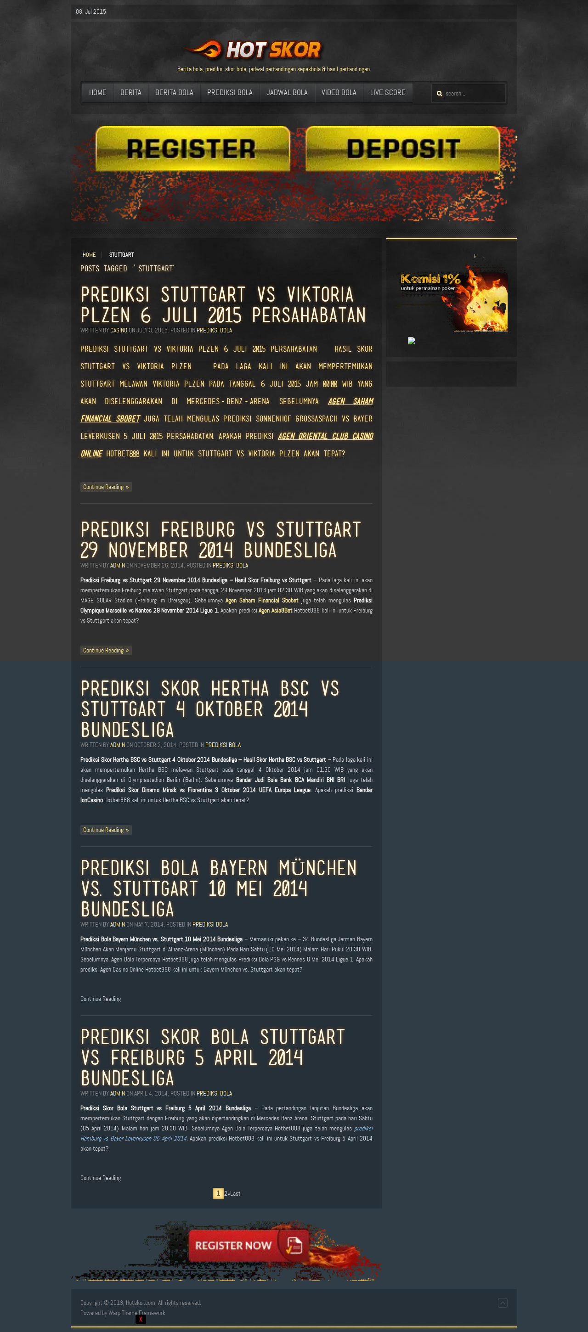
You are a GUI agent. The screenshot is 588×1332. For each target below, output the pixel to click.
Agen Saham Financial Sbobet (262, 600)
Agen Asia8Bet (275, 610)
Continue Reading (103, 486)
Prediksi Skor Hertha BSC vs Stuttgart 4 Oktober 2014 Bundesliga (209, 709)
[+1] (401, 340)
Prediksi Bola (214, 330)
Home (89, 255)
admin (117, 565)
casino (118, 330)
